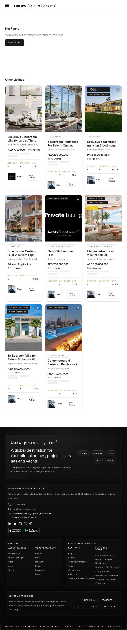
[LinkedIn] (9, 523)
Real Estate (14, 553)
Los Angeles (41, 570)
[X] (25, 523)
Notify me (14, 42)
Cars (111, 453)
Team (70, 566)
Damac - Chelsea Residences (103, 561)
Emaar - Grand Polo (104, 555)
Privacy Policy (111, 626)
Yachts (110, 460)
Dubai (38, 557)
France (38, 574)
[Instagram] (20, 523)
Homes (83, 453)
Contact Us (74, 570)
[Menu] (7, 5)
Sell (37, 626)
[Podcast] (30, 523)
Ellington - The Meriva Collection (105, 581)
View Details (32, 176)
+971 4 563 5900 (19, 504)
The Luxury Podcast (78, 561)
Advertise (73, 574)
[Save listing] (38, 89)
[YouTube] (15, 523)
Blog (70, 553)
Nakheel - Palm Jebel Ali (106, 575)
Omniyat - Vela (102, 571)
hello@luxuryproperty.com (24, 509)
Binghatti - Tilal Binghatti (107, 567)
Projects (97, 453)
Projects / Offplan (16, 557)
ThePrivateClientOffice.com (80, 578)
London (39, 553)
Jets (98, 460)
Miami (38, 566)
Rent (29, 626)
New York (39, 561)
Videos (71, 557)
